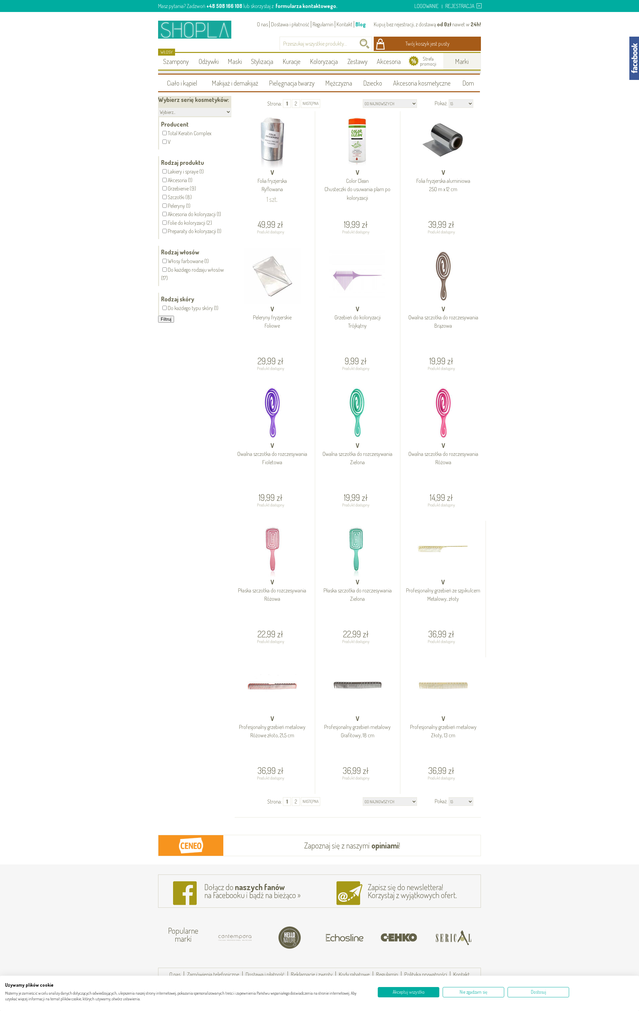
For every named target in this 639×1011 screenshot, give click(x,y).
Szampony (176, 61)
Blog (360, 24)
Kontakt (344, 24)
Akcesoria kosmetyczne (422, 83)
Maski (235, 61)
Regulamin (323, 24)
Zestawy (357, 61)
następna (311, 103)
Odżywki (209, 61)
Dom (468, 83)
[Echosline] (344, 938)
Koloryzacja (324, 61)
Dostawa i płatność (290, 24)
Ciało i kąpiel (182, 83)
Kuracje (292, 61)
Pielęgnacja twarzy (292, 83)
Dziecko (372, 83)
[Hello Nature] (290, 938)
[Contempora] (235, 938)
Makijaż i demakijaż (235, 83)
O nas (262, 24)
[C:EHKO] (399, 938)
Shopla (199, 29)
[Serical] (453, 938)
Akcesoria (389, 61)
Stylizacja (262, 61)
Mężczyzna (338, 83)
